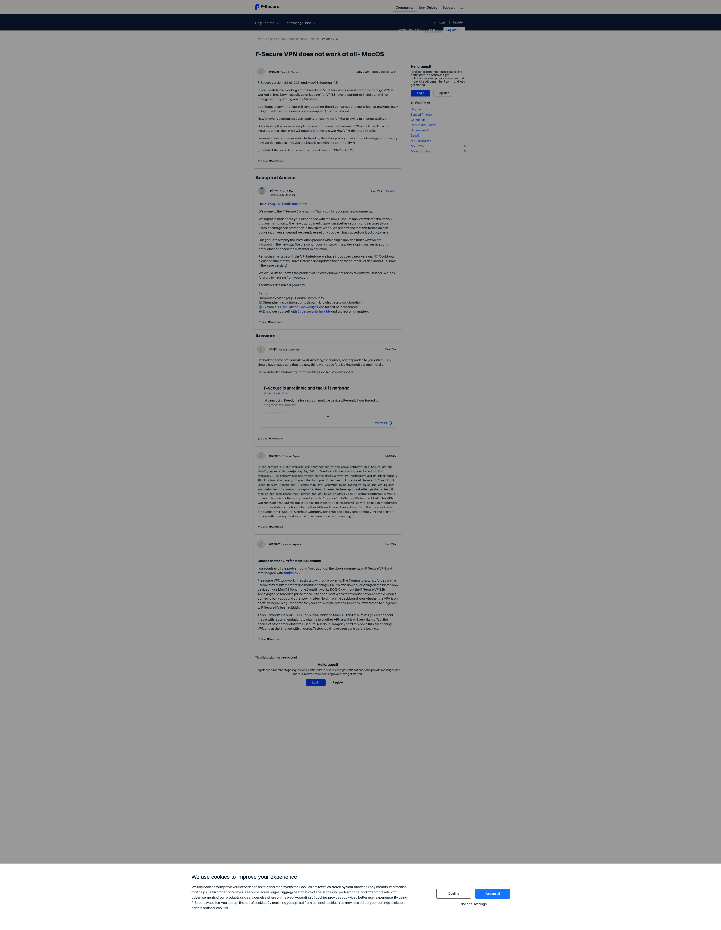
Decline (453, 893)
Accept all (493, 893)
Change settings (473, 904)
